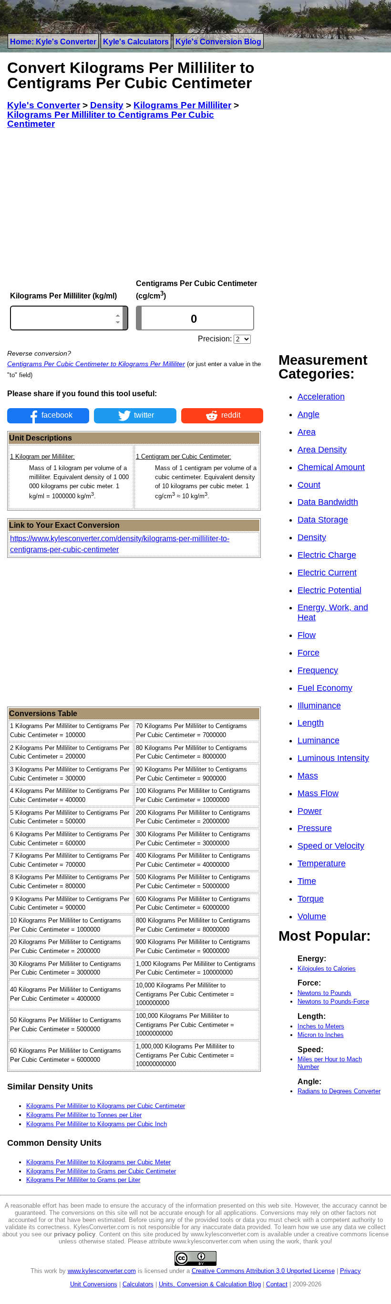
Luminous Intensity (333, 758)
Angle (308, 414)
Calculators (138, 1284)
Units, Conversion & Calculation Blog (210, 1284)
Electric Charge (327, 555)
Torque (311, 899)
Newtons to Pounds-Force (333, 1001)
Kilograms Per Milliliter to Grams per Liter (83, 1179)
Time (307, 881)
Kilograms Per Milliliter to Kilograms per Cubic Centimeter (105, 1105)
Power (310, 811)
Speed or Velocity (331, 846)
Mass (308, 775)
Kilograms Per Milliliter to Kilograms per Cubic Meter (98, 1162)
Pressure (315, 828)
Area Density (322, 449)
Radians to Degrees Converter (339, 1091)
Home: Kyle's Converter (53, 42)
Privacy (350, 1270)
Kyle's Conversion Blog (218, 42)
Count (309, 485)
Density (312, 537)
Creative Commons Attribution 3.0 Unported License (263, 1270)
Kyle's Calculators (136, 42)
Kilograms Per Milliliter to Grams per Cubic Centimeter (101, 1171)
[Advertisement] (135, 204)
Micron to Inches (321, 1034)
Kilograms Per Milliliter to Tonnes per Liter (84, 1115)
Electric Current (327, 572)
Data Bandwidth (328, 502)
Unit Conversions (93, 1284)
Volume (312, 916)
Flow (307, 635)
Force (308, 652)
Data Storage (323, 519)
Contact (277, 1284)
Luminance (319, 740)
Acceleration (321, 396)
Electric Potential (329, 590)
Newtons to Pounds (324, 992)
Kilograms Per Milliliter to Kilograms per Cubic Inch (96, 1124)
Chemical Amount (331, 467)
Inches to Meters (321, 1026)
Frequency (318, 670)
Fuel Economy (325, 688)
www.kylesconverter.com (102, 1270)
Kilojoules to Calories (327, 968)
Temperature (322, 863)
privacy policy (74, 1234)
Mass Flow (318, 793)
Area (307, 432)
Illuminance (319, 705)
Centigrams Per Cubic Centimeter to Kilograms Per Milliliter (96, 364)
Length (311, 723)
